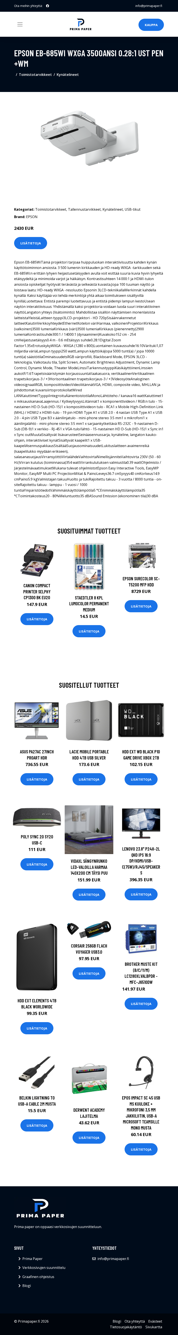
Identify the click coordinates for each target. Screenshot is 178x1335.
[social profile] (47, 6)
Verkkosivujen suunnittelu (43, 1267)
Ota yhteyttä (135, 1321)
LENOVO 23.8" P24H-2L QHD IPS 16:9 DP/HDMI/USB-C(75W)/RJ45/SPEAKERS (141, 860)
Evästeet (155, 1321)
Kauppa (151, 25)
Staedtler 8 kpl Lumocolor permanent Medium (89, 603)
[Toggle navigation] (20, 24)
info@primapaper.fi (148, 6)
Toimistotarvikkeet (35, 74)
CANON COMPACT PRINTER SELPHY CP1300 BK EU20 (37, 591)
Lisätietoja (30, 243)
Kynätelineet (68, 74)
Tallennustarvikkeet (84, 209)
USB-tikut (132, 209)
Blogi (26, 1285)
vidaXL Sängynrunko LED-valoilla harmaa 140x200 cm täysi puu (89, 867)
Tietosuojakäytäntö (126, 1327)
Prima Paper (32, 1258)
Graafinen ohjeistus (38, 1276)
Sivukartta (153, 1327)
